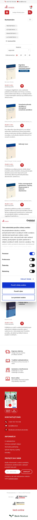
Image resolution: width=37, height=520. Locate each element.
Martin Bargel (8, 161)
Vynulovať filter (12, 41)
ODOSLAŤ (26, 472)
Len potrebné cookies (18, 297)
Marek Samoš (25, 121)
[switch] (32, 259)
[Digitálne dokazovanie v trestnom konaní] (11, 72)
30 (25, 55)
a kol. (31, 121)
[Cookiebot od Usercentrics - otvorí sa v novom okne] (26, 221)
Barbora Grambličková (11, 201)
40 (29, 55)
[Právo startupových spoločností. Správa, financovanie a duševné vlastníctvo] (11, 191)
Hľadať (30, 12)
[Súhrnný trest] (11, 151)
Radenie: (18, 47)
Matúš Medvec (8, 121)
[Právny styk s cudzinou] (11, 310)
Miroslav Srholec (9, 82)
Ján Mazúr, (20, 201)
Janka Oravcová (17, 121)
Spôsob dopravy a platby (12, 450)
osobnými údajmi (13, 478)
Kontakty (7, 452)
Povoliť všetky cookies (18, 285)
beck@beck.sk (13, 426)
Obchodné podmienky (11, 447)
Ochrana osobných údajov (13, 444)
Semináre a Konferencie (19, 369)
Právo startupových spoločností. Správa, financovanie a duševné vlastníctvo (25, 187)
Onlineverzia (8, 411)
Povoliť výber (18, 291)
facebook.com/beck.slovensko (18, 430)
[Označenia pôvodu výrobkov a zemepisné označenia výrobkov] (11, 112)
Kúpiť (22, 86)
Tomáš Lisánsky (17, 161)
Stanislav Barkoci (28, 201)
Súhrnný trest (23, 144)
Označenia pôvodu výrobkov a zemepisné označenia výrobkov (25, 107)
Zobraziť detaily (26, 279)
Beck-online (15, 378)
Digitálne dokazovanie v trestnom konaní (24, 66)
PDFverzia (14, 411)
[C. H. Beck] (12, 6)
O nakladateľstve (10, 441)
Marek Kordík (8, 319)
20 (21, 55)
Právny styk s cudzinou (23, 303)
